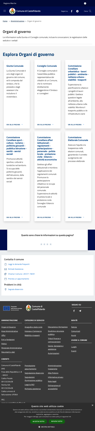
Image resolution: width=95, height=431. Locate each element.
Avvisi (73, 335)
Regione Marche (9, 3)
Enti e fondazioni (8, 339)
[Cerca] (90, 11)
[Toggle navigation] (4, 10)
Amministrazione (17, 21)
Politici (4, 343)
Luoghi (74, 346)
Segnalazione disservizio (34, 373)
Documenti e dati (8, 352)
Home (5, 21)
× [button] (92, 405)
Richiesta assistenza (33, 388)
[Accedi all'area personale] (85, 3)
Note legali (52, 381)
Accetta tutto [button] (38, 421)
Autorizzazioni (53, 353)
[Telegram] (76, 11)
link (70, 417)
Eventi (73, 351)
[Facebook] (70, 11)
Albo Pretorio (53, 373)
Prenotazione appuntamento (30, 367)
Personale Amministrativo (11, 347)
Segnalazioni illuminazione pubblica (33, 379)
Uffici (3, 335)
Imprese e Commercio (33, 331)
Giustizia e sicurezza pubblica (56, 333)
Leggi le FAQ (29, 384)
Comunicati (75, 331)
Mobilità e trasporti (32, 335)
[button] (47, 426)
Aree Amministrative (9, 331)
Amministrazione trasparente (54, 367)
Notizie (74, 327)
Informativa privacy (55, 377)
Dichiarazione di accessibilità (54, 387)
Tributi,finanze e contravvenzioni (54, 340)
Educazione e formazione (58, 327)
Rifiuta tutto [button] (56, 421)
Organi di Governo (8, 327)
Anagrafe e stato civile (33, 327)
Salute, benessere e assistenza (55, 347)
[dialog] (47, 417)
